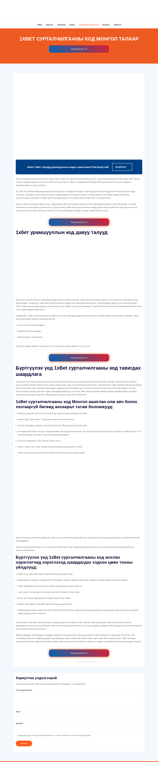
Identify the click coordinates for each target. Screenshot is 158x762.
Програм (61, 24)
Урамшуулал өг (79, 48)
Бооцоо (106, 24)
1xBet (39, 24)
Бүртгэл (49, 24)
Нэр (18, 711)
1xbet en (117, 24)
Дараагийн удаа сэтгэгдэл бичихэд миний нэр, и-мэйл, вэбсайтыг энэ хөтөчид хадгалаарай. (54, 735)
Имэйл (20, 723)
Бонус (72, 24)
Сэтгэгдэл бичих (24, 690)
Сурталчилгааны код (88, 24)
